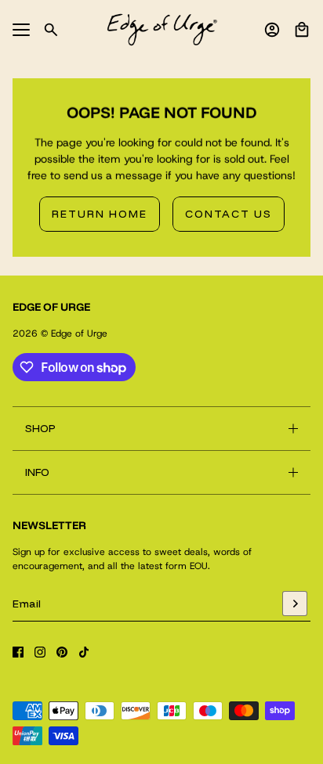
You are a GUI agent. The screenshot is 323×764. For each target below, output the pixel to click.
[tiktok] (84, 652)
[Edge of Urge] (162, 30)
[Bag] (301, 29)
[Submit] (294, 603)
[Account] (272, 29)
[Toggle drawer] (21, 29)
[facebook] (18, 652)
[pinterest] (62, 652)
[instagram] (40, 652)
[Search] (51, 29)
